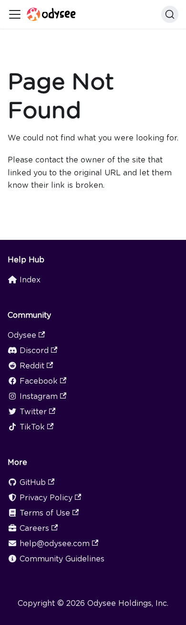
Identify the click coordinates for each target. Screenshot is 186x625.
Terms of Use (45, 512)
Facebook (39, 381)
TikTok (32, 426)
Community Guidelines (62, 558)
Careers (34, 528)
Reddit (32, 365)
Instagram (39, 396)
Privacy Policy (46, 497)
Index (30, 279)
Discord (34, 350)
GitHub (33, 482)
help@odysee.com (55, 543)
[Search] (169, 14)
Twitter (33, 411)
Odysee (22, 335)
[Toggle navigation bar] (15, 14)
